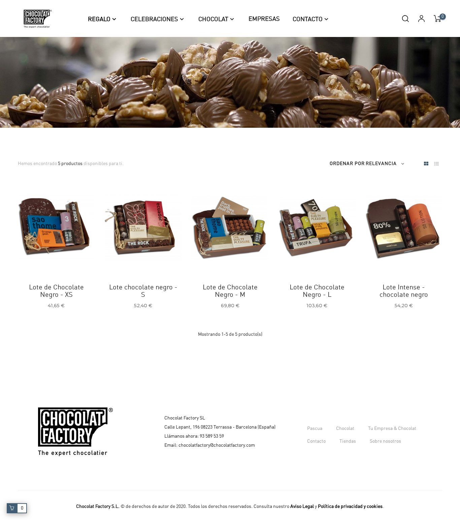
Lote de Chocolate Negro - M (230, 291)
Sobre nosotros (385, 441)
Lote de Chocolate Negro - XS (56, 291)
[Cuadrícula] (426, 164)
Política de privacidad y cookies (350, 506)
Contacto (316, 441)
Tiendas (347, 441)
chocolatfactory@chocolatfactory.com (216, 445)
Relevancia (381, 163)
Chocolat (345, 428)
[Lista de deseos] (34, 259)
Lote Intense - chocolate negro (404, 291)
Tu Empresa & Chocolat (392, 428)
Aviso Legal (302, 506)
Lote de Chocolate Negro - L (317, 291)
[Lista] (436, 164)
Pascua (314, 428)
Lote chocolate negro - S (143, 291)
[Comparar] (51, 259)
